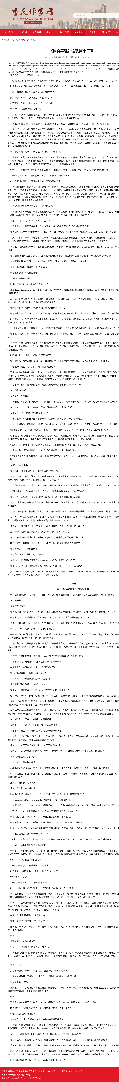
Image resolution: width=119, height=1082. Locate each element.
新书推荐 (106, 32)
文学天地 (78, 32)
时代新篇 (64, 32)
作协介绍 (22, 32)
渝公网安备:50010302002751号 (70, 1071)
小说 (28, 40)
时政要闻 (36, 32)
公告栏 (92, 32)
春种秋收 (50, 32)
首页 (13, 40)
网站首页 (9, 32)
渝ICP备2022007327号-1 (47, 1071)
